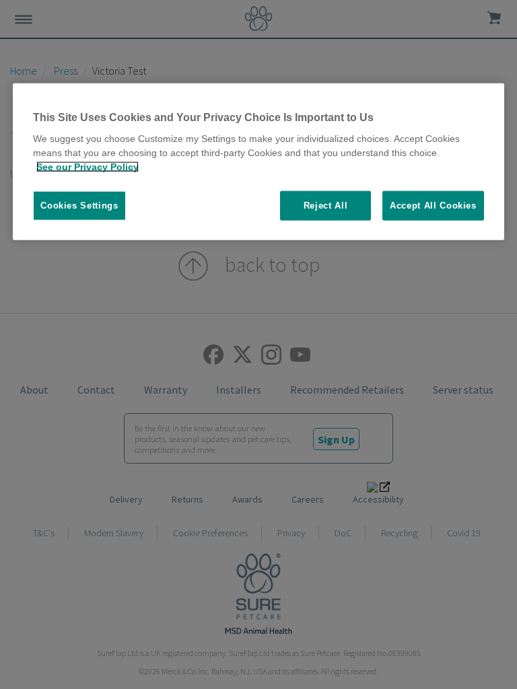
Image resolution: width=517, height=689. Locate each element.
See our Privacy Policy (87, 166)
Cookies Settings (79, 206)
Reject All (326, 206)
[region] (258, 161)
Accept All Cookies (433, 206)
